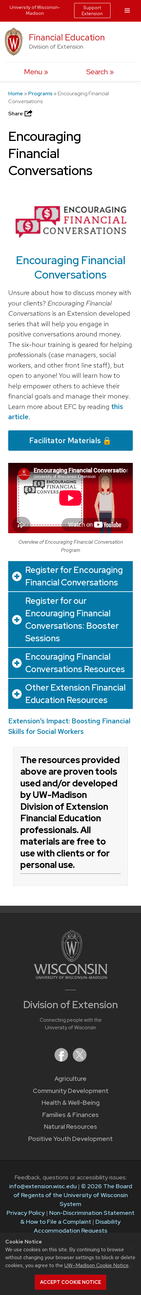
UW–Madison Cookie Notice (96, 1265)
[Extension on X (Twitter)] (80, 1060)
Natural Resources (70, 1127)
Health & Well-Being (71, 1103)
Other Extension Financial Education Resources (75, 694)
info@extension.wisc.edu (43, 1186)
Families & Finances (70, 1115)
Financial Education (67, 37)
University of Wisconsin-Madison (35, 10)
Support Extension (92, 10)
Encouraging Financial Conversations (70, 267)
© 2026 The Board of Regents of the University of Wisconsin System (72, 1195)
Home (15, 93)
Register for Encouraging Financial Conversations (74, 576)
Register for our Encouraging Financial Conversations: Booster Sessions (72, 619)
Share (16, 113)
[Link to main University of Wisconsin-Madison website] (71, 977)
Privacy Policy (26, 1212)
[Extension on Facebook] (62, 1060)
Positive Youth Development (70, 1139)
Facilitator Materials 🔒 (70, 440)
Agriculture (70, 1079)
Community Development (71, 1091)
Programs (40, 93)
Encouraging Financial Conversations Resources (75, 663)
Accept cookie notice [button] (70, 1282)
